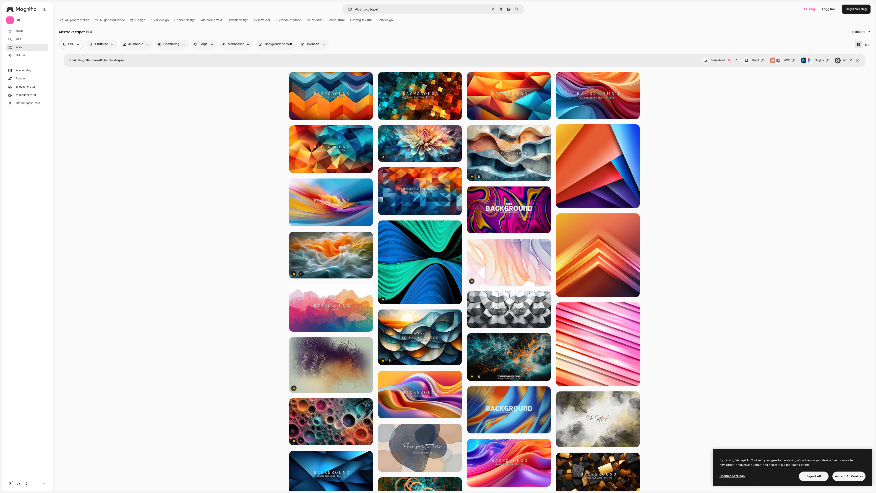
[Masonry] (858, 44)
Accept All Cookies (849, 476)
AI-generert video (112, 20)
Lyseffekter (262, 20)
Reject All (813, 476)
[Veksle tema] (26, 484)
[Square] (867, 44)
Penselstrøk (336, 20)
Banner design (185, 20)
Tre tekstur (314, 20)
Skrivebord (721, 60)
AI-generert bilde (77, 20)
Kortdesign (385, 20)
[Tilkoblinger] (10, 484)
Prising (809, 9)
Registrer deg (856, 9)
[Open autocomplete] (348, 9)
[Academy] (18, 484)
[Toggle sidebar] (44, 9)
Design (140, 20)
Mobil (755, 60)
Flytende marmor (288, 20)
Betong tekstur (361, 20)
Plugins (819, 60)
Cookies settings (732, 476)
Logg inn (828, 9)
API (845, 60)
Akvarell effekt (211, 20)
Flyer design (160, 20)
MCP (786, 60)
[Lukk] (858, 60)
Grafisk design (238, 20)
